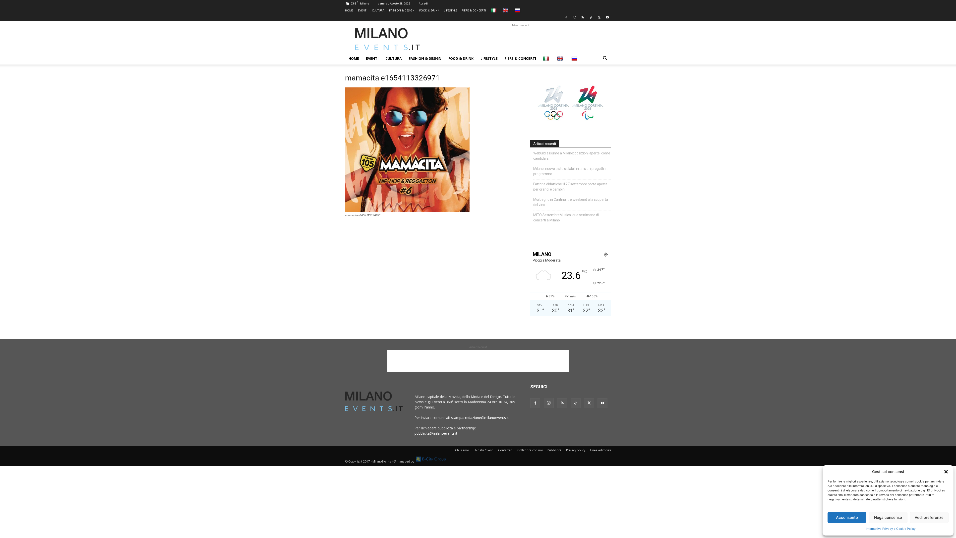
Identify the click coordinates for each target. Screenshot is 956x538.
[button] (946, 471)
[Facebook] (566, 17)
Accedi (423, 3)
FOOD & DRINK (429, 10)
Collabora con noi (530, 450)
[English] (506, 10)
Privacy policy (575, 450)
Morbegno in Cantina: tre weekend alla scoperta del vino (570, 202)
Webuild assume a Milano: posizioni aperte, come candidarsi (571, 155)
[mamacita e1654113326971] (407, 210)
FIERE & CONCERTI (474, 10)
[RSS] (582, 17)
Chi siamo (462, 450)
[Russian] (518, 10)
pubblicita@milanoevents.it (436, 433)
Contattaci (505, 450)
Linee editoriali (600, 450)
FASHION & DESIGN (402, 10)
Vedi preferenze (929, 517)
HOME (349, 10)
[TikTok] (591, 17)
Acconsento (847, 517)
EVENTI (362, 10)
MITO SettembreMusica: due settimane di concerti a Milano (566, 217)
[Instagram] (574, 17)
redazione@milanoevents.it (487, 417)
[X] (599, 17)
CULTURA (378, 10)
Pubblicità (554, 450)
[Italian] (494, 10)
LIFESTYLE (450, 10)
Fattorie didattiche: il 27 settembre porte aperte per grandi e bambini (570, 186)
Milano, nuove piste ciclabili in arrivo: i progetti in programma (570, 171)
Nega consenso (888, 517)
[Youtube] (607, 17)
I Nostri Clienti (483, 450)
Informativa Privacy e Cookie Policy (891, 529)
